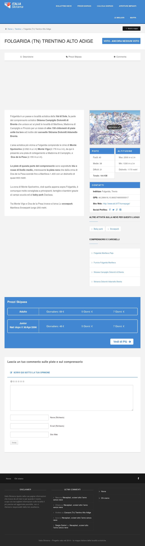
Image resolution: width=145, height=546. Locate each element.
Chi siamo (18, 478)
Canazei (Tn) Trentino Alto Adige (77, 512)
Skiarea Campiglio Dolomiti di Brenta (109, 272)
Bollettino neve (64, 6)
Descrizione (28, 56)
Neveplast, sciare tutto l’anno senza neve (70, 498)
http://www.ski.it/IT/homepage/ (116, 203)
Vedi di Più (120, 341)
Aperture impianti (127, 6)
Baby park (98, 228)
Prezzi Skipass (84, 6)
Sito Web (54, 434)
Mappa (133, 17)
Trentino (18, 29)
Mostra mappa (132, 28)
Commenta (121, 56)
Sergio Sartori (61, 525)
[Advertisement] (119, 81)
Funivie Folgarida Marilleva (105, 262)
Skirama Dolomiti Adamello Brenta (108, 281)
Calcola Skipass (105, 6)
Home (10, 29)
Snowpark (114, 228)
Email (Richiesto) (57, 426)
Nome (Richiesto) (57, 417)
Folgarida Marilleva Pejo (103, 253)
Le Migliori (119, 17)
